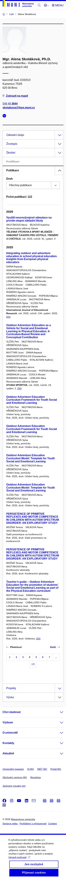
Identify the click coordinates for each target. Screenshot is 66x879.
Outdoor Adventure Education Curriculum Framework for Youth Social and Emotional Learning (31, 399)
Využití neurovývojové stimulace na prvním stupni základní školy (29, 219)
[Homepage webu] (18, 4)
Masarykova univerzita (23, 819)
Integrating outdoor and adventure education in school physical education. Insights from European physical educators (31, 258)
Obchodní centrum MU (15, 777)
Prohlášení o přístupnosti (33, 823)
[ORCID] (5, 116)
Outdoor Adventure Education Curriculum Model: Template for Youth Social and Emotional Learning (30, 458)
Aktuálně (8, 753)
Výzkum (8, 722)
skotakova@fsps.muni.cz (19, 107)
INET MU (42, 769)
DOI (8, 317)
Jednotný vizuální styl (14, 785)
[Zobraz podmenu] (58, 712)
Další (53, 647)
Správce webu (10, 823)
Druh (9, 178)
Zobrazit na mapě (17, 95)
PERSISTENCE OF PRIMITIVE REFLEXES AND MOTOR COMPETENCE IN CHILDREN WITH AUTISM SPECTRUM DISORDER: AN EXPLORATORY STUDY (32, 518)
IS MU (30, 769)
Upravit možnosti (17, 857)
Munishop (35, 777)
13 (33, 664)
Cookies (52, 823)
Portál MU (55, 769)
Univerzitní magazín (13, 769)
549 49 (10, 103)
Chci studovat (11, 712)
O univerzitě (10, 732)
